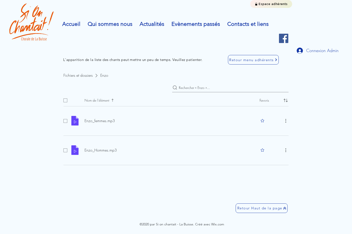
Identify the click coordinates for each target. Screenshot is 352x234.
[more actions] (286, 121)
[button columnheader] (286, 100)
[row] (176, 99)
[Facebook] (283, 38)
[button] (110, 24)
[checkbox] (65, 100)
